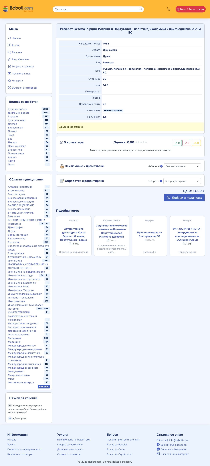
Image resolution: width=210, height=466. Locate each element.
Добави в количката (186, 198)
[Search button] (141, 9)
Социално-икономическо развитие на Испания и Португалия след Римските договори (111, 231)
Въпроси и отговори (24, 87)
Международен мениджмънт (25, 349)
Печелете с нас (20, 73)
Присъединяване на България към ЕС (149, 234)
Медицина (14, 341)
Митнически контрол (21, 382)
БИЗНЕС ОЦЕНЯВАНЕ (21, 205)
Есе (10, 138)
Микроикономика (19, 375)
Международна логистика (24, 352)
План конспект (17, 146)
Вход (191, 9)
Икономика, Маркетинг (22, 282)
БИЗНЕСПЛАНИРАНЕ (21, 212)
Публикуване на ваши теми (74, 439)
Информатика (16, 301)
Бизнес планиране (19, 208)
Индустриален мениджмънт (25, 293)
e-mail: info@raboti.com (174, 440)
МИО (11, 378)
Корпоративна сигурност (23, 323)
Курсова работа (17, 109)
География (14, 223)
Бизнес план (15, 127)
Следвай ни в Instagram (174, 454)
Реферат (13, 116)
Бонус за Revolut (117, 444)
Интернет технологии (21, 297)
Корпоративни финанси (22, 327)
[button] (82, 142)
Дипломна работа (19, 112)
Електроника (16, 253)
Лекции (12, 142)
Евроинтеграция (18, 234)
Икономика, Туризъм (21, 290)
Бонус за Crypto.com (119, 454)
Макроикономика (19, 334)
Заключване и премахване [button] (84, 166)
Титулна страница (22, 66)
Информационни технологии (25, 304)
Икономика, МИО (18, 286)
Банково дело (16, 194)
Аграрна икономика (20, 186)
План (11, 164)
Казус (11, 160)
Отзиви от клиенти (68, 454)
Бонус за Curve (116, 449)
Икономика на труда (20, 275)
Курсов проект (17, 120)
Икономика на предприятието (26, 271)
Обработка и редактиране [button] (84, 181)
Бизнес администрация (22, 197)
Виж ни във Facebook (173, 444)
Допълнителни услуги (70, 449)
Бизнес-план (15, 149)
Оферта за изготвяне (70, 444)
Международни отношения (24, 364)
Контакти (17, 80)
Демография (15, 227)
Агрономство (16, 190)
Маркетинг (14, 338)
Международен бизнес (22, 345)
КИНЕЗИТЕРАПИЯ (19, 312)
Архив (15, 45)
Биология (14, 216)
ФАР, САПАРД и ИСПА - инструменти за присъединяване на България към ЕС (187, 234)
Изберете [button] (154, 166)
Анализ (12, 157)
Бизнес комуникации (21, 201)
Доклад (12, 123)
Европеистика (16, 238)
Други (11, 231)
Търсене (16, 52)
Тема (11, 134)
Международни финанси (23, 367)
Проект (12, 131)
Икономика (15, 260)
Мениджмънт (16, 371)
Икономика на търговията (24, 279)
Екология (13, 242)
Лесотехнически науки (22, 330)
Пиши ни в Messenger (173, 449)
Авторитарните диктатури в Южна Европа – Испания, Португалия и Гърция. (73, 234)
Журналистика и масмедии (25, 256)
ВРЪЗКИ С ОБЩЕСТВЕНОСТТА (27, 220)
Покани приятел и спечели (123, 439)
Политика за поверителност (24, 449)
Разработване (20, 59)
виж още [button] (43, 386)
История (13, 308)
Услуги (11, 444)
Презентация (16, 153)
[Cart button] (169, 9)
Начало (16, 38)
